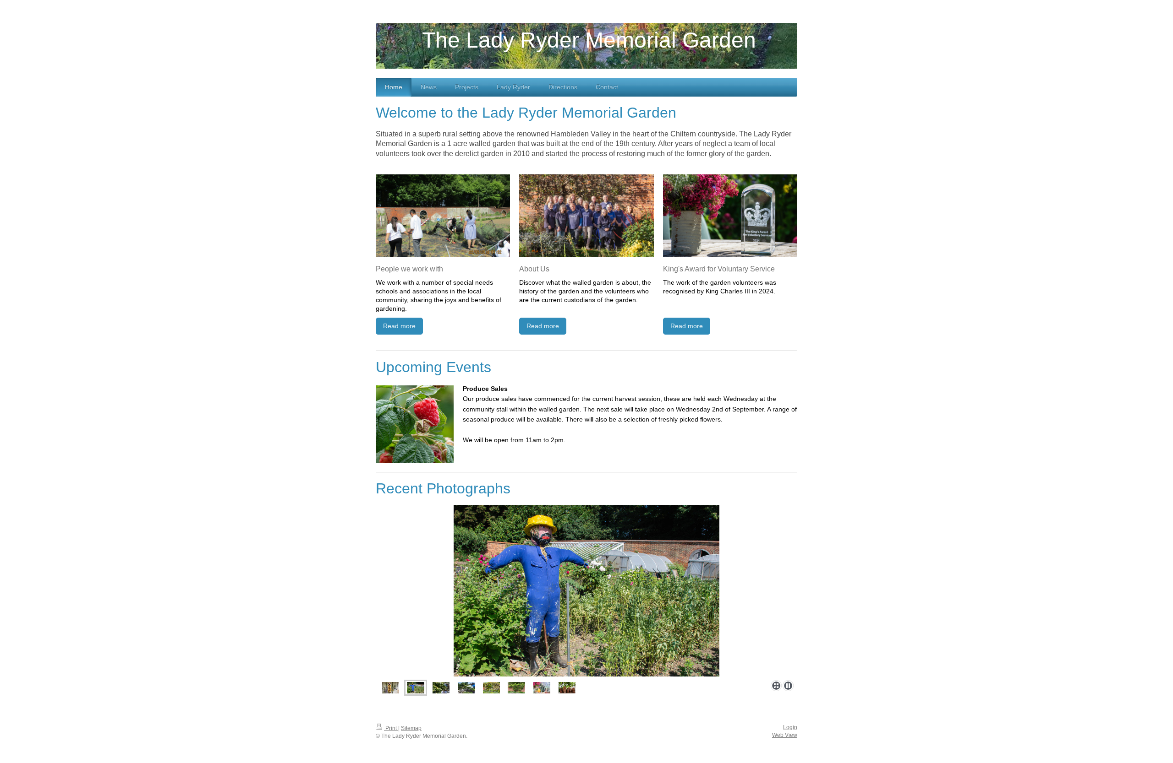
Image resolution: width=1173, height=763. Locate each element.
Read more (399, 326)
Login (790, 727)
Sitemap (411, 728)
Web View (784, 735)
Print (391, 728)
